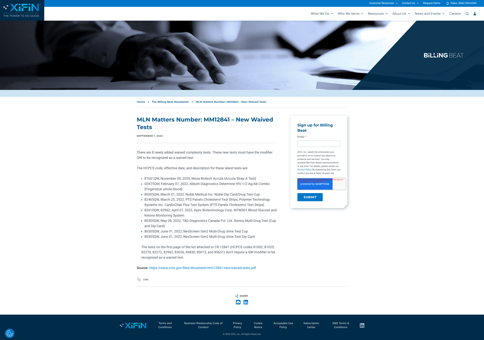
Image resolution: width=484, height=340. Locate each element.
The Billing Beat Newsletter (170, 102)
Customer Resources (381, 3)
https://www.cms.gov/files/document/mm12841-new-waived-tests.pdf (202, 268)
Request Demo (431, 3)
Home (141, 102)
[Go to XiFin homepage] (22, 10)
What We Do (320, 14)
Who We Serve (348, 14)
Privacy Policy (304, 169)
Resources (376, 14)
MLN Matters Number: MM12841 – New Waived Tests (231, 102)
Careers (455, 14)
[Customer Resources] (475, 13)
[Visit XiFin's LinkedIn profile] (362, 325)
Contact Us (408, 3)
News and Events (428, 14)
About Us (399, 14)
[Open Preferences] (9, 333)
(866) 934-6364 (467, 3)
